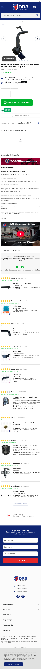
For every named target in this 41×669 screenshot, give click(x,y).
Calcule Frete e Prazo (8, 123)
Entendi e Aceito (13, 664)
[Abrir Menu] (2, 7)
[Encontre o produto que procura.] (37, 15)
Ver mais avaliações (21, 503)
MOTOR (14, 21)
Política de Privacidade (18, 659)
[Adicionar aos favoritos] (3, 25)
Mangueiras (23, 21)
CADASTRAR (20, 560)
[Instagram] (23, 597)
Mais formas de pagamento (9, 88)
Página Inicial (5, 21)
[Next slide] (37, 38)
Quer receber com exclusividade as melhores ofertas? (20, 533)
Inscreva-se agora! (20, 530)
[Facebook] (18, 597)
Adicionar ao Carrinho (18, 103)
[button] (16, 60)
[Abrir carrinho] (36, 7)
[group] (20, 515)
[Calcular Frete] (38, 123)
